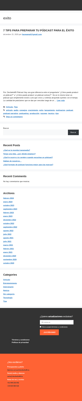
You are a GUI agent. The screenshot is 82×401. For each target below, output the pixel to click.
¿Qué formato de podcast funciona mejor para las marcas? (28, 165)
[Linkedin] (9, 392)
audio (16, 110)
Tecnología (7, 298)
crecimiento (33, 110)
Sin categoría (8, 294)
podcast (69, 110)
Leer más (61, 101)
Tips (16, 107)
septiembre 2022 (10, 227)
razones (43, 113)
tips (57, 113)
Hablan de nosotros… (12, 161)
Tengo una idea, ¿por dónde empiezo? (19, 154)
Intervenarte (8, 287)
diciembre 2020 (9, 256)
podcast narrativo (10, 113)
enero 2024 (7, 202)
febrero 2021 (8, 249)
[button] (77, 5)
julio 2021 (7, 241)
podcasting (24, 113)
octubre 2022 (8, 223)
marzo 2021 (8, 245)
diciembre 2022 (9, 220)
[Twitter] (18, 392)
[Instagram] (13, 392)
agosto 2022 (8, 231)
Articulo (9, 107)
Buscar (6, 128)
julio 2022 (7, 234)
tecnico (51, 113)
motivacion (60, 110)
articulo (9, 110)
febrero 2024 (8, 198)
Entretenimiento (10, 283)
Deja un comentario (14, 117)
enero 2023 (7, 216)
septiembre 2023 (10, 209)
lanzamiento (49, 110)
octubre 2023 (8, 205)
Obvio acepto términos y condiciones (55, 327)
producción (34, 113)
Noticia (6, 291)
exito (41, 110)
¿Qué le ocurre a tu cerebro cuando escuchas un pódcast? (28, 157)
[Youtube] (22, 392)
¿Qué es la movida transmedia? (16, 150)
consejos (23, 110)
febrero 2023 (8, 213)
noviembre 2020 (10, 260)
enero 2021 (7, 252)
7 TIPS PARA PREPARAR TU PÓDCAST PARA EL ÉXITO (38, 30)
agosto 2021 (8, 238)
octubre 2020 (8, 263)
